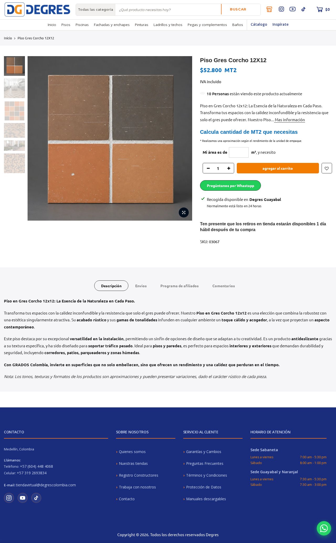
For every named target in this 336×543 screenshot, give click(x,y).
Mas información (289, 119)
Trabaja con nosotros (137, 487)
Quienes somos (132, 451)
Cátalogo (259, 24)
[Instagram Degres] (9, 498)
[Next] (183, 138)
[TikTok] (303, 9)
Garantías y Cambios (203, 451)
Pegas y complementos (207, 24)
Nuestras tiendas (133, 463)
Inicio (52, 24)
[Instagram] (281, 9)
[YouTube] (292, 9)
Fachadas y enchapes (112, 24)
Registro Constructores (138, 475)
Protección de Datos (203, 487)
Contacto (127, 498)
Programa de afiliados (179, 285)
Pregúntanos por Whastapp (230, 185)
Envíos (141, 285)
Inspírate (280, 24)
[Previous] (36, 138)
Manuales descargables (206, 498)
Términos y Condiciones (206, 475)
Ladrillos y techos (168, 24)
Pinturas (141, 24)
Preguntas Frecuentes (204, 463)
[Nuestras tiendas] (269, 9)
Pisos (65, 24)
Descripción (111, 285)
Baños (237, 24)
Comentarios (223, 285)
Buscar (238, 9)
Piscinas (82, 24)
